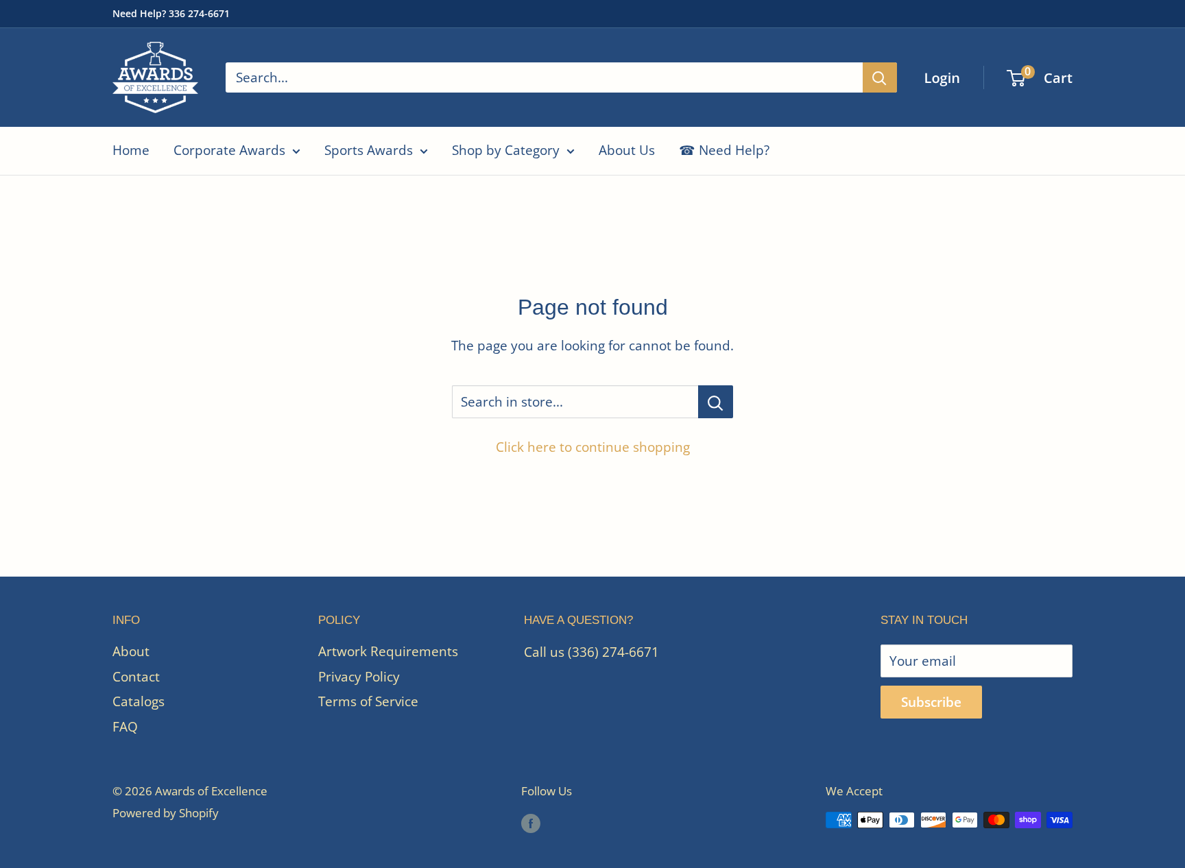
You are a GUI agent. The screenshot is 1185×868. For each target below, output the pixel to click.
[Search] (880, 77)
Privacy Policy (359, 677)
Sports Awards (368, 150)
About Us (627, 150)
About (130, 651)
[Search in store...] (715, 401)
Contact (136, 677)
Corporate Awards (229, 150)
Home (130, 150)
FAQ (125, 727)
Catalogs (138, 701)
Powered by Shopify (165, 813)
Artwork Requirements (388, 651)
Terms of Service (368, 701)
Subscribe (931, 702)
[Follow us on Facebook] (530, 823)
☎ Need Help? (724, 150)
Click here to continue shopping (593, 447)
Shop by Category (506, 150)
